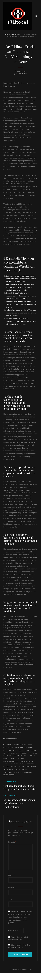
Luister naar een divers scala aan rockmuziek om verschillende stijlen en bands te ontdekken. (21, 279)
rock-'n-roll (20, 767)
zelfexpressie (9, 775)
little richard (18, 758)
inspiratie (7, 758)
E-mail (11, 887)
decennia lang (9, 750)
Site (10, 899)
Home (6, 34)
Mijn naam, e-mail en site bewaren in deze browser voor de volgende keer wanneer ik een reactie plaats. (20, 917)
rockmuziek (31, 767)
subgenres (8, 769)
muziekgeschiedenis (12, 761)
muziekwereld (27, 761)
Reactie (12, 842)
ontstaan (7, 764)
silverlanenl (21, 74)
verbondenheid (10, 772)
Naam (11, 875)
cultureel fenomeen (24, 747)
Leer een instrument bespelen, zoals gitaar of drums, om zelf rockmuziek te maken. (21, 304)
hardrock (24, 756)
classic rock (9, 747)
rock (11, 767)
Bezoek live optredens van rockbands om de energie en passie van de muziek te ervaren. (21, 296)
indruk (32, 756)
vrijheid (28, 772)
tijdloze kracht (20, 769)
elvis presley (21, 753)
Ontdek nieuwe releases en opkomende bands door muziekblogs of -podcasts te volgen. (21, 321)
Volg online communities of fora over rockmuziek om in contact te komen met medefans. (21, 313)
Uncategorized (15, 34)
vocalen (21, 772)
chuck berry (27, 745)
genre (6, 756)
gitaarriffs (14, 756)
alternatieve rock (13, 745)
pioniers (16, 764)
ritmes (6, 767)
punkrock (24, 764)
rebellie (33, 764)
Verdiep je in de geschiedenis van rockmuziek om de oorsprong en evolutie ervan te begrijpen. (20, 287)
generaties (32, 753)
